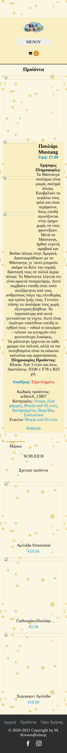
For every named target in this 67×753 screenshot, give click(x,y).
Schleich (33, 428)
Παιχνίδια (46, 410)
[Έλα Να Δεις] (34, 31)
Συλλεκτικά (33, 415)
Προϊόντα (28, 722)
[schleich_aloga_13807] (18, 157)
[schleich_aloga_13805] (18, 229)
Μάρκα (15, 446)
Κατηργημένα (24, 410)
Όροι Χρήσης (52, 722)
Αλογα (39, 401)
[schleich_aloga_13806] (18, 193)
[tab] (15, 446)
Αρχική (10, 722)
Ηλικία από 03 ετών (40, 405)
